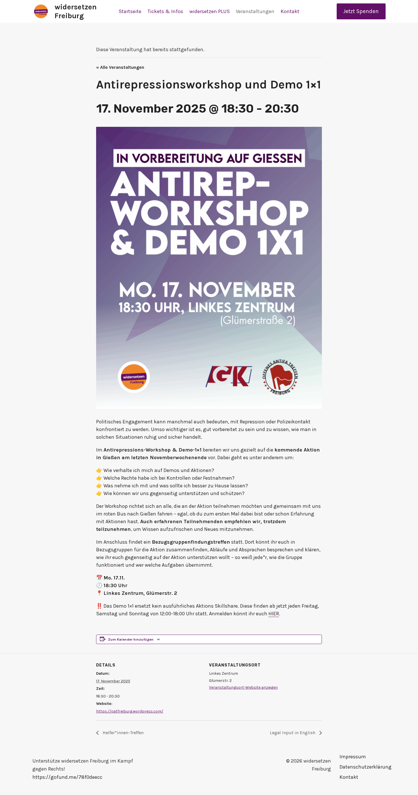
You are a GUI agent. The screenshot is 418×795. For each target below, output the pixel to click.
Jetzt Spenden (361, 11)
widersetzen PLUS (209, 11)
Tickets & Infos (165, 11)
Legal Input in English (293, 732)
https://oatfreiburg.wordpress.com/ (129, 711)
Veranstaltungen (255, 11)
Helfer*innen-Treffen (123, 732)
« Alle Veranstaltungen (120, 67)
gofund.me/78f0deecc (76, 777)
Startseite (130, 11)
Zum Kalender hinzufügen (131, 639)
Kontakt (290, 11)
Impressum (353, 756)
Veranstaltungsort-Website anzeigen (243, 687)
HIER (273, 613)
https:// (41, 777)
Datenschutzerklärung (363, 767)
